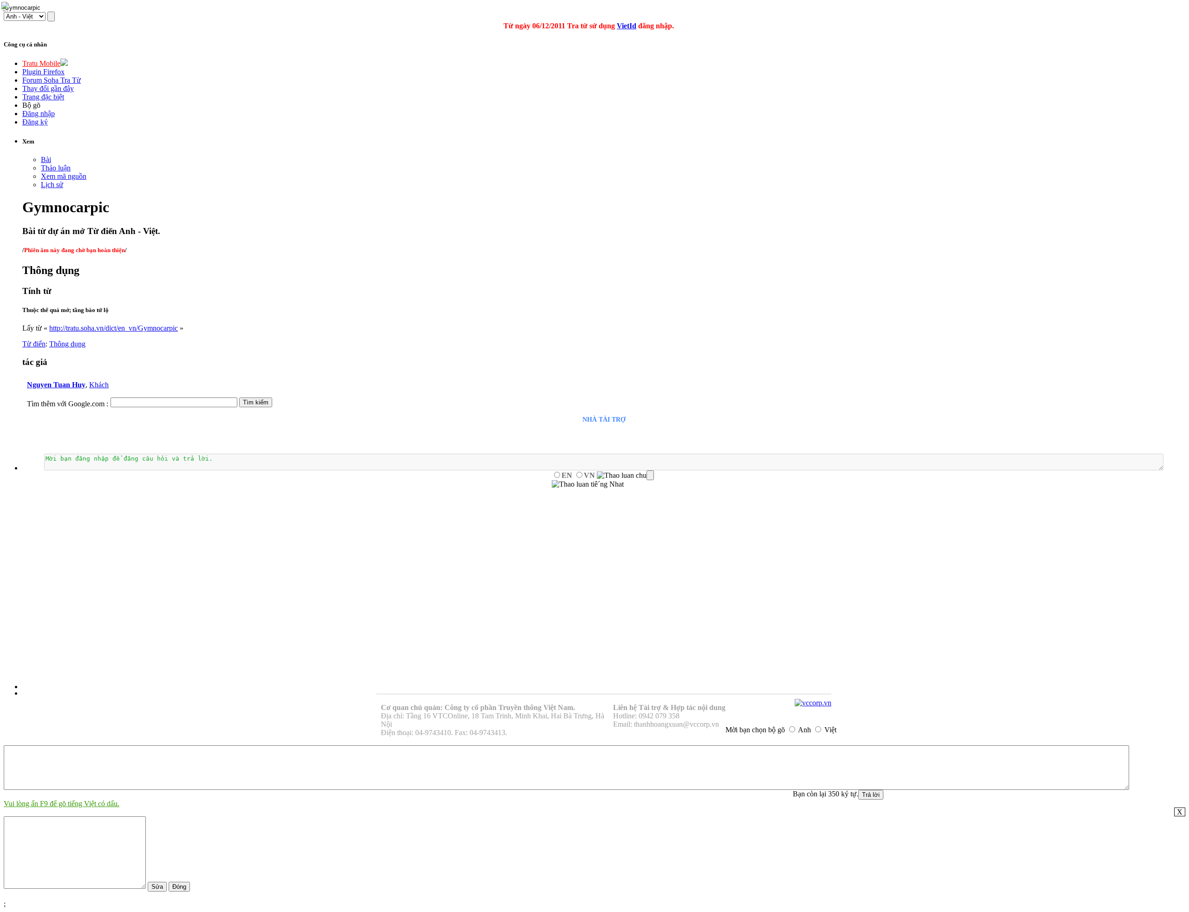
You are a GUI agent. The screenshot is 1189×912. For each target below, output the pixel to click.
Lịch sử (52, 185)
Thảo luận (56, 168)
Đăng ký (35, 122)
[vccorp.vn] (813, 703)
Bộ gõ (31, 105)
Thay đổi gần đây (48, 88)
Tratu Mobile (41, 63)
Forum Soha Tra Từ (51, 80)
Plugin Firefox (43, 72)
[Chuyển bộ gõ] (6, 6)
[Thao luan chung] (625, 475)
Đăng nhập (38, 113)
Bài (46, 159)
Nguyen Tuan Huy (56, 385)
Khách (99, 385)
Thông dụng (67, 344)
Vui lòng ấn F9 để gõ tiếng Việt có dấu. (61, 804)
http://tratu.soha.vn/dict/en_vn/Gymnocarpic (113, 328)
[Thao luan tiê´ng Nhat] (588, 484)
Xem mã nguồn (63, 176)
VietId (626, 26)
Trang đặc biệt (43, 97)
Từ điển (34, 344)
